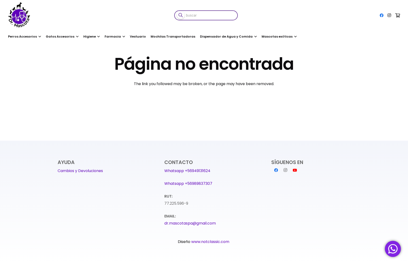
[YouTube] (295, 170)
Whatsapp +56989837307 (188, 183)
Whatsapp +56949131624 (187, 170)
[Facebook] (381, 15)
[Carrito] (397, 15)
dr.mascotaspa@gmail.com (190, 223)
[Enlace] (20, 15)
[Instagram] (389, 15)
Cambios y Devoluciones (80, 170)
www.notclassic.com (210, 241)
